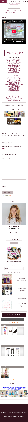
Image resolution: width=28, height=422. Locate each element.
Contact (9, 411)
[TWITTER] (25, 1)
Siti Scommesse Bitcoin (14, 61)
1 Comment (9, 104)
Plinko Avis (14, 64)
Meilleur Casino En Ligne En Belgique (14, 59)
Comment (4, 160)
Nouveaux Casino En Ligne (14, 94)
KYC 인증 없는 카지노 (14, 75)
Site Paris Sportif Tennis (14, 63)
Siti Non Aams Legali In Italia (14, 80)
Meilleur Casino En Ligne (14, 91)
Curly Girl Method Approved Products (21, 279)
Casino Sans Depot (14, 73)
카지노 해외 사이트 (14, 85)
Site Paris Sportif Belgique (20, 413)
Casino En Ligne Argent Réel (14, 90)
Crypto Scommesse (14, 69)
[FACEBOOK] (13, 1)
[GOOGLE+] (15, 1)
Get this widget (12, 379)
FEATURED (4, 366)
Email (3, 181)
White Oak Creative (19, 416)
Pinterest (20, 107)
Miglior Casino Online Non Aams (14, 81)
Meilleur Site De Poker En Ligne (8, 412)
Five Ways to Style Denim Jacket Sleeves (22, 290)
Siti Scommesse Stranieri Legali (14, 82)
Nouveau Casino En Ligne (18, 411)
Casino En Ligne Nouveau (14, 70)
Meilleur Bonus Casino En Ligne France (14, 84)
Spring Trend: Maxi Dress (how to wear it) (22, 305)
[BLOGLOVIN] (11, 1)
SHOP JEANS (5, 346)
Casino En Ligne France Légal (14, 100)
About (5, 411)
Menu (3, 1)
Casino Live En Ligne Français (14, 68)
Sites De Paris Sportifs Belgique (14, 60)
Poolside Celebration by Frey (22, 297)
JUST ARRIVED (5, 325)
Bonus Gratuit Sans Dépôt (14, 72)
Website (4, 186)
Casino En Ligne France (14, 88)
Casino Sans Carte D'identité (14, 62)
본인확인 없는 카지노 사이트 (14, 65)
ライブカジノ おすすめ (14, 66)
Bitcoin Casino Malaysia (14, 95)
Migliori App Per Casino (14, 76)
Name (4, 175)
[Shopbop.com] (12, 322)
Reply (3, 148)
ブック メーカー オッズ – (14, 96)
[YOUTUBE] (27, 1)
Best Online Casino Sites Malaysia (14, 97)
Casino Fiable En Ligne (14, 87)
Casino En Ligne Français (14, 92)
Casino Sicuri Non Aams (14, 83)
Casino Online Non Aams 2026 (14, 78)
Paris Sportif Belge (14, 58)
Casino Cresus (14, 71)
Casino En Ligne (14, 94)
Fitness (9, 105)
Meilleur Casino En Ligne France (14, 77)
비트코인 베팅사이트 (14, 67)
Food (13, 105)
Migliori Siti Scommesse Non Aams (14, 76)
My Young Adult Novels (14, 314)
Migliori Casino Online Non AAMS (14, 98)
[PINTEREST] (23, 1)
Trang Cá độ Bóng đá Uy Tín (14, 86)
